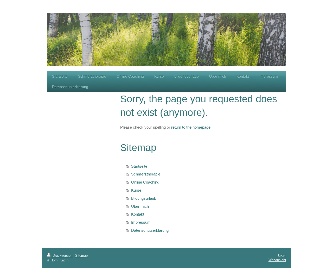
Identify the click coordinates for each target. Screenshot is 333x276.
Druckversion (62, 256)
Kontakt (137, 214)
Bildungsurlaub (143, 198)
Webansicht (277, 260)
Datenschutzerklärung (150, 230)
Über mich (140, 206)
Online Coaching (145, 182)
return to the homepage (190, 127)
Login (282, 255)
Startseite (139, 166)
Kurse (136, 190)
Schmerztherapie (145, 174)
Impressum (141, 222)
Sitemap (81, 256)
